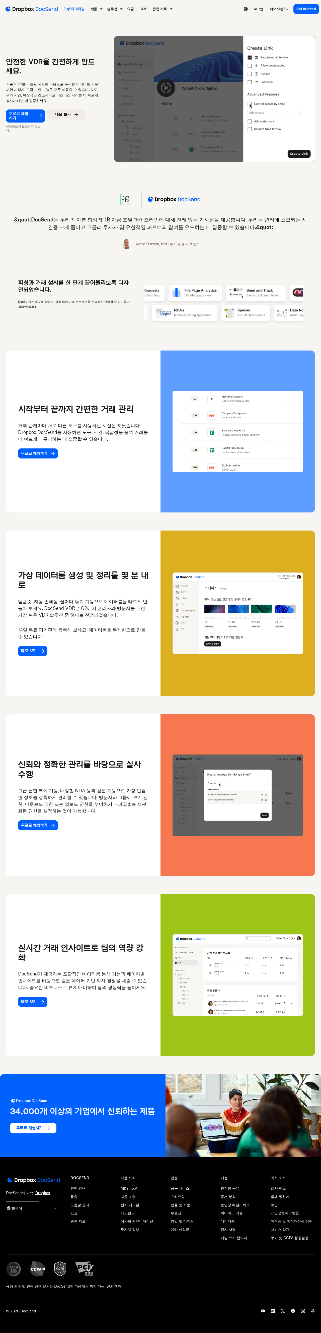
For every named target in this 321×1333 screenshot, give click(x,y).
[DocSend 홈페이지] (33, 1180)
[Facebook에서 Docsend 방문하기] (293, 1312)
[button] (66, 114)
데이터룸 (228, 1221)
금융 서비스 (180, 1188)
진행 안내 (78, 1188)
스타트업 (178, 1196)
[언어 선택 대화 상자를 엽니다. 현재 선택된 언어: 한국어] (246, 9)
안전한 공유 (230, 1188)
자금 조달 (128, 1196)
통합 (73, 1196)
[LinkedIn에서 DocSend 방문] (273, 1312)
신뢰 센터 (114, 1286)
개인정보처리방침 (285, 1213)
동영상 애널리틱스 (235, 1205)
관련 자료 (78, 1221)
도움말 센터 (79, 1205)
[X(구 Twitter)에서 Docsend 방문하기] (283, 1312)
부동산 (176, 1213)
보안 (274, 1205)
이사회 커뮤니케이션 (137, 1221)
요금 (73, 1213)
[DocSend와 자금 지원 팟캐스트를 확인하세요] (313, 1312)
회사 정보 (278, 1188)
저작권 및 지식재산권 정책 (291, 1221)
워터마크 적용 (232, 1213)
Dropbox (42, 1193)
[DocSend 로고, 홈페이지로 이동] (31, 9)
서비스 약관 (280, 1229)
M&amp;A (129, 1188)
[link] (258, 9)
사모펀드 (128, 1213)
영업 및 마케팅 (182, 1221)
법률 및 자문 (180, 1205)
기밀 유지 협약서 (234, 1238)
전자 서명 (228, 1229)
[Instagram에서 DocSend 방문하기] (303, 1312)
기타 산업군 (180, 1229)
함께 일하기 (280, 1196)
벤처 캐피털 (130, 1205)
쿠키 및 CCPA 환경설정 (289, 1238)
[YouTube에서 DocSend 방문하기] (263, 1312)
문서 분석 (228, 1196)
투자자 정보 (130, 1229)
